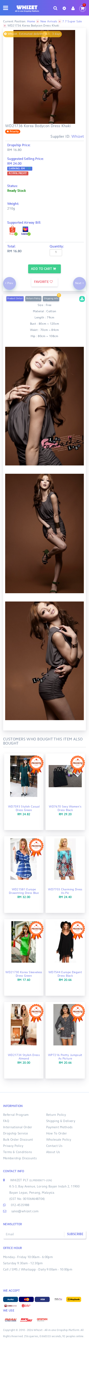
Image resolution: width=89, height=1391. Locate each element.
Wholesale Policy (58, 1139)
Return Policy (56, 1115)
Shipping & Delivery (60, 1121)
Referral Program (16, 1115)
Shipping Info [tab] (51, 299)
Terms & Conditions (17, 1152)
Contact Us (54, 1146)
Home (31, 21)
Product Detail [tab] (15, 299)
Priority (14, 131)
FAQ (6, 1121)
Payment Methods (59, 1127)
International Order (17, 1127)
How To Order (56, 1133)
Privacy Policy (13, 1146)
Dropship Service (15, 1133)
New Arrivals (48, 21)
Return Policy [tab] (33, 299)
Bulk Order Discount (18, 1139)
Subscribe (75, 1234)
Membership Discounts (20, 1158)
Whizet (77, 137)
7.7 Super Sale (72, 21)
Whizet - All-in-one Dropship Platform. (57, 1330)
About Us (53, 1152)
